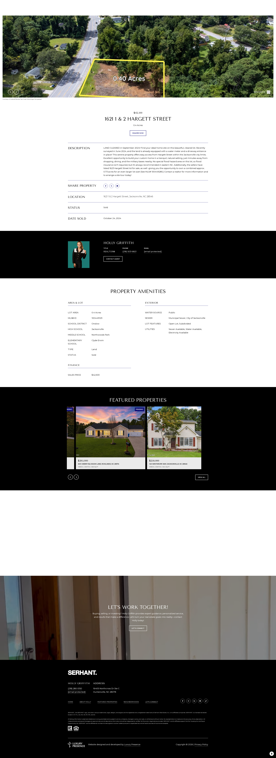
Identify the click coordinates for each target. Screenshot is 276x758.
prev (10, 92)
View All (201, 477)
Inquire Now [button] (138, 133)
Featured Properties (107, 702)
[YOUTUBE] (200, 701)
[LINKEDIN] (194, 701)
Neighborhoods (131, 702)
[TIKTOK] (206, 701)
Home (70, 702)
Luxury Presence (132, 744)
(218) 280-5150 (75, 688)
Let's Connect (151, 702)
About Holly (85, 702)
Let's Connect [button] (138, 628)
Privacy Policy (201, 744)
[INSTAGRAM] (188, 701)
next (16, 92)
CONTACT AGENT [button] (113, 259)
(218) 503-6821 (129, 251)
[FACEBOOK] (182, 701)
